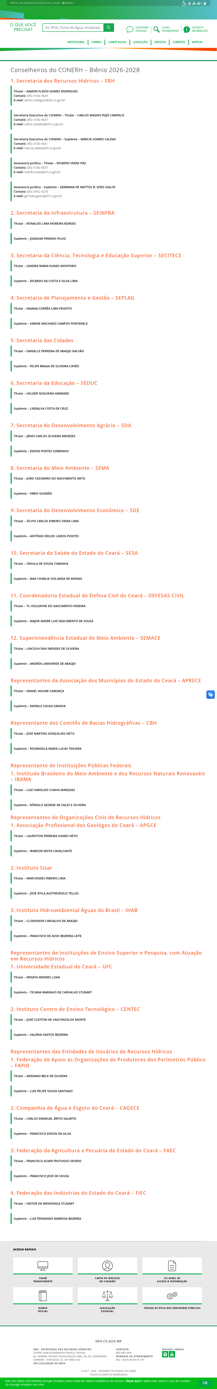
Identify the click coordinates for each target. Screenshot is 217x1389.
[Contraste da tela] (204, 3)
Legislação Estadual (107, 1309)
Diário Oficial (43, 1309)
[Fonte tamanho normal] (189, 3)
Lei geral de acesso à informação (172, 1279)
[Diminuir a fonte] (194, 3)
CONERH (96, 42)
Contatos (179, 42)
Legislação (140, 42)
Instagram (165, 1354)
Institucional (76, 42)
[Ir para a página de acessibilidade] (184, 3)
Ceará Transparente (43, 1279)
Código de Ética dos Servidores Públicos (172, 1308)
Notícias (197, 42)
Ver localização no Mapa (49, 1363)
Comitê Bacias (117, 42)
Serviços (160, 42)
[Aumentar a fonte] (199, 3)
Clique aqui (132, 1381)
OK (205, 1383)
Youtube (172, 1354)
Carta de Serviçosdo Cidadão (107, 1279)
